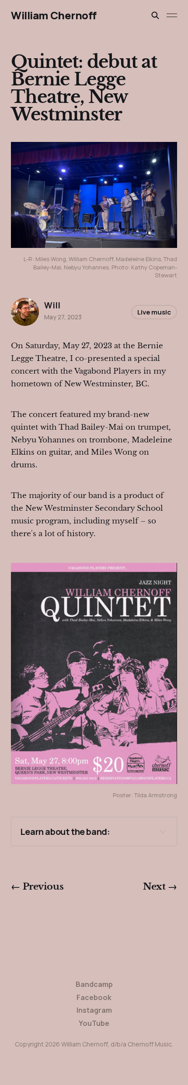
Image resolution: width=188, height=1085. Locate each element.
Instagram (94, 1010)
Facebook (94, 997)
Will (52, 305)
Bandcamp (94, 984)
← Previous (37, 886)
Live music (154, 312)
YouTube (94, 1023)
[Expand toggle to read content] (162, 831)
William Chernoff (53, 15)
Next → (160, 886)
